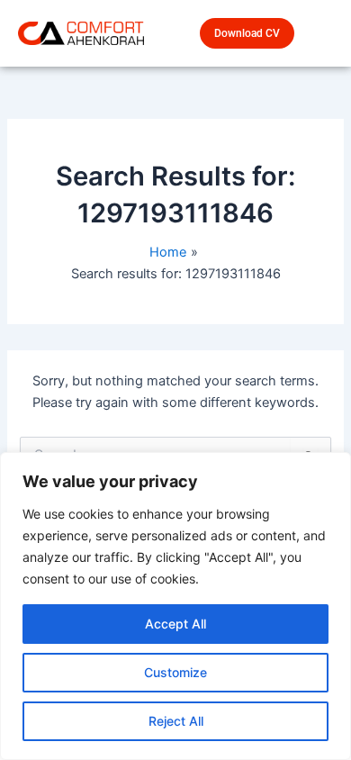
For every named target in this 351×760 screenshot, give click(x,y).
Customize (175, 672)
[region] (175, 606)
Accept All (175, 623)
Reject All (175, 720)
